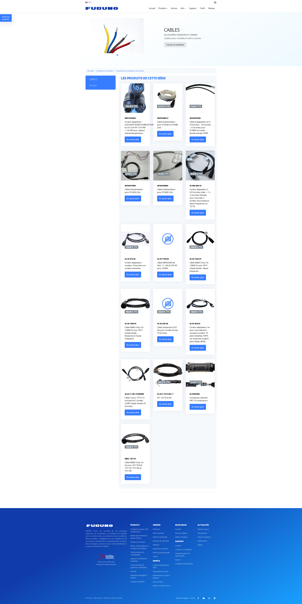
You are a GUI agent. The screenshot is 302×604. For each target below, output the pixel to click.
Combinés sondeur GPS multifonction (139, 530)
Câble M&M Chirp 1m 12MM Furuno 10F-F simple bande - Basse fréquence (199, 266)
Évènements (202, 541)
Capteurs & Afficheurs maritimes (138, 559)
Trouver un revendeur (175, 45)
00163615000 (195, 118)
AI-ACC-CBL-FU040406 (134, 394)
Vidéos (200, 545)
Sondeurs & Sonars (104, 71)
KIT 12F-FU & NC (164, 397)
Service (174, 8)
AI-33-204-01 (195, 323)
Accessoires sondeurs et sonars (130, 71)
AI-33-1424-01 (130, 323)
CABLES (93, 79)
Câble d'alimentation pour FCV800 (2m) (166, 191)
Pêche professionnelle (161, 552)
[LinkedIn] (214, 598)
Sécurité (133, 571)
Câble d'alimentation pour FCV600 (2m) (134, 191)
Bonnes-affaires (181, 533)
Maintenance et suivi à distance (161, 576)
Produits (162, 8)
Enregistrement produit (184, 564)
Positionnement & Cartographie (137, 553)
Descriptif (93, 85)
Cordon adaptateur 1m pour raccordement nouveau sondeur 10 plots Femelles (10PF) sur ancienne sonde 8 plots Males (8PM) (200, 334)
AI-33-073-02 (130, 259)
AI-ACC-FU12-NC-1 (165, 394)
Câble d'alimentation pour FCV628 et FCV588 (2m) (167, 125)
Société (178, 529)
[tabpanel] (117, 39)
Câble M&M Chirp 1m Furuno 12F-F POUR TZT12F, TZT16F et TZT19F (134, 466)
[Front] (102, 8)
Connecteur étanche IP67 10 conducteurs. (199, 399)
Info (182, 8)
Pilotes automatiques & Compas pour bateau (139, 547)
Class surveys (158, 582)
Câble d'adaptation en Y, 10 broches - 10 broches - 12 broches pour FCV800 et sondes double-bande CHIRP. (200, 127)
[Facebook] (198, 598)
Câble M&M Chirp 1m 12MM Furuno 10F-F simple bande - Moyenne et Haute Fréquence (134, 333)
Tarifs (202, 8)
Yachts (155, 556)
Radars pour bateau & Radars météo (138, 536)
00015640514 (162, 118)
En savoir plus (133, 139)
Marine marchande (160, 537)
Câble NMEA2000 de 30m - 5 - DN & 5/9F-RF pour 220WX (167, 265)
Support (192, 8)
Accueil (152, 8)
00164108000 (162, 185)
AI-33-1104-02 (163, 259)
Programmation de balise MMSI (182, 554)
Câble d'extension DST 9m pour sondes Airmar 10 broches (167, 330)
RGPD (192, 598)
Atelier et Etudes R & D (161, 586)
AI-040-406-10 (195, 185)
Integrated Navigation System (138, 576)
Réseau (211, 8)
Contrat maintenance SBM (161, 566)
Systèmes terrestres (160, 549)
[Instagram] (209, 598)
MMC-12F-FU (130, 458)
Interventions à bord (160, 571)
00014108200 (130, 118)
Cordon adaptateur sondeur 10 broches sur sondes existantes (135, 265)
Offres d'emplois (181, 537)
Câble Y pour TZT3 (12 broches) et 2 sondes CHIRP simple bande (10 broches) (135, 402)
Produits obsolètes (137, 582)
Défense (156, 545)
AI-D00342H (195, 394)
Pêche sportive (158, 533)
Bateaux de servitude (161, 541)
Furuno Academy (204, 537)
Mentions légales (182, 598)
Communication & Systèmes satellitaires (138, 566)
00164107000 (130, 185)
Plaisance (156, 529)
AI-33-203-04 (162, 323)
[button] (88, 2)
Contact (178, 545)
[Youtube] (204, 598)
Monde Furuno (203, 529)
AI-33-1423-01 (195, 259)
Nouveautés (202, 533)
